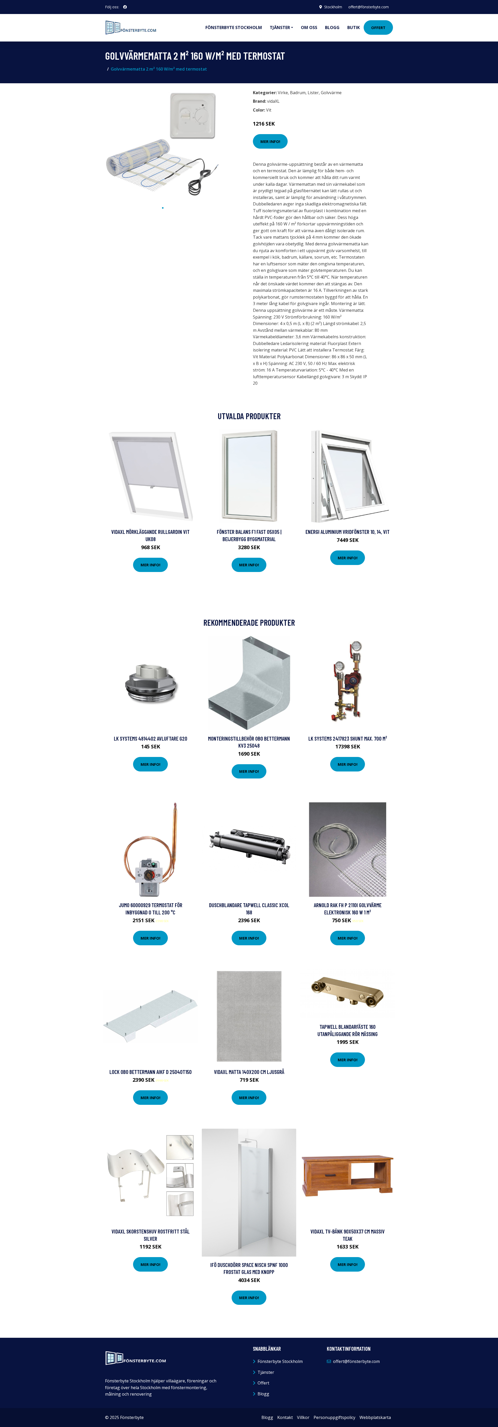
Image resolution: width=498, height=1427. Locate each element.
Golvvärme (331, 92)
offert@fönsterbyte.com (368, 6)
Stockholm (333, 6)
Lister (313, 92)
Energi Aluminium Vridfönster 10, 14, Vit (348, 531)
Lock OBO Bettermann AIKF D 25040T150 (150, 1071)
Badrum (298, 92)
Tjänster (266, 1372)
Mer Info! (270, 141)
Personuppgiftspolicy (334, 1417)
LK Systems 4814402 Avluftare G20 (150, 738)
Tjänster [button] (280, 27)
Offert (378, 27)
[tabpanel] (162, 145)
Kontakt (285, 1417)
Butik (353, 27)
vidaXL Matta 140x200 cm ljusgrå (249, 1071)
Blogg (332, 27)
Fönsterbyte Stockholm (233, 27)
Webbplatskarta (375, 1417)
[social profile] (125, 7)
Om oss (309, 27)
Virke (283, 92)
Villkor (303, 1417)
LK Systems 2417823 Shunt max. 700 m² (347, 738)
